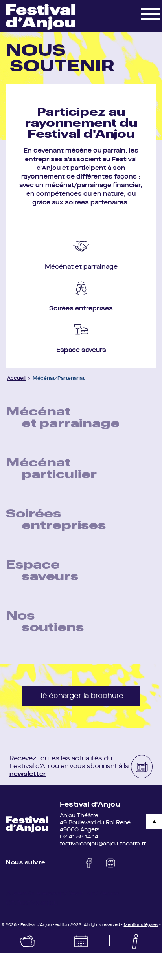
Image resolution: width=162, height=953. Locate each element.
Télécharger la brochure (81, 696)
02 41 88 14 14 (79, 837)
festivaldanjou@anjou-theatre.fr (103, 844)
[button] (150, 14)
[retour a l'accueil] (27, 824)
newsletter (27, 774)
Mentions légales (141, 925)
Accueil (16, 378)
